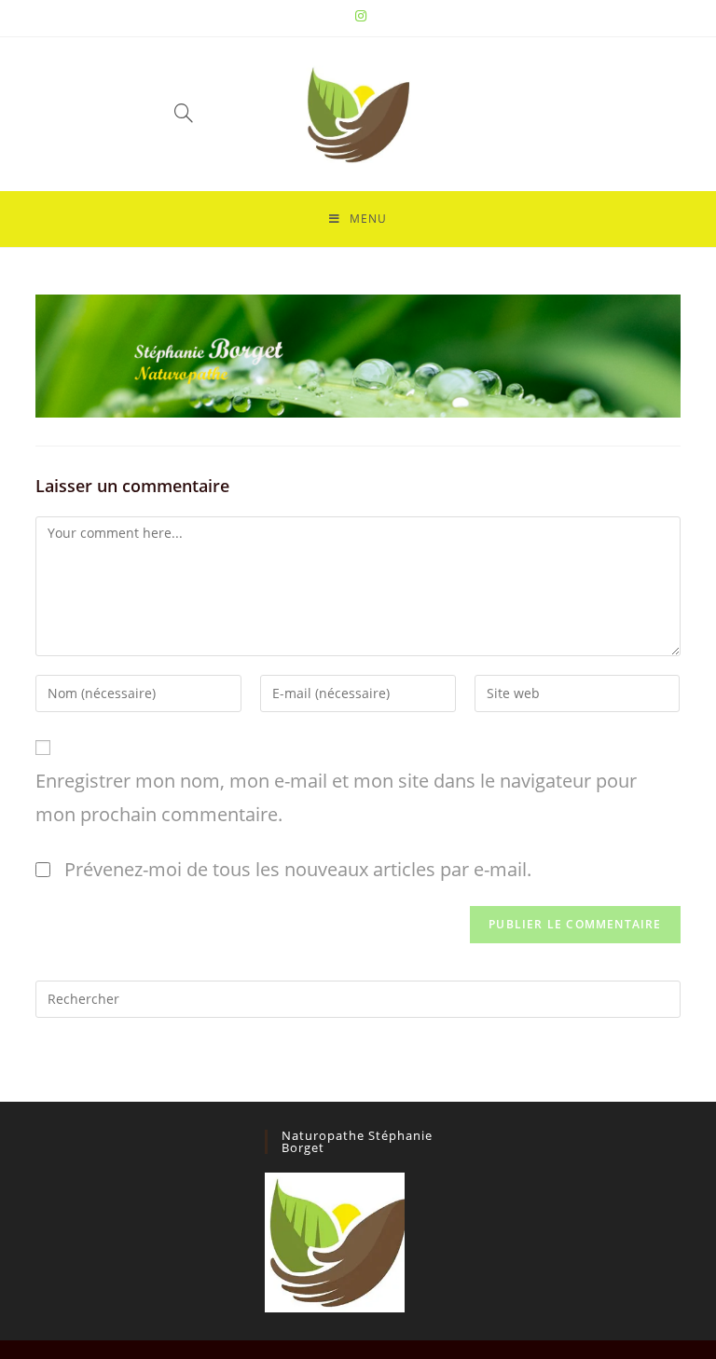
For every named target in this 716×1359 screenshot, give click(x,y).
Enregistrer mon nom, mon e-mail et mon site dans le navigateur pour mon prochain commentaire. (336, 797)
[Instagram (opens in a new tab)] (358, 15)
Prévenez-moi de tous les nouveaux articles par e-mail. (297, 869)
